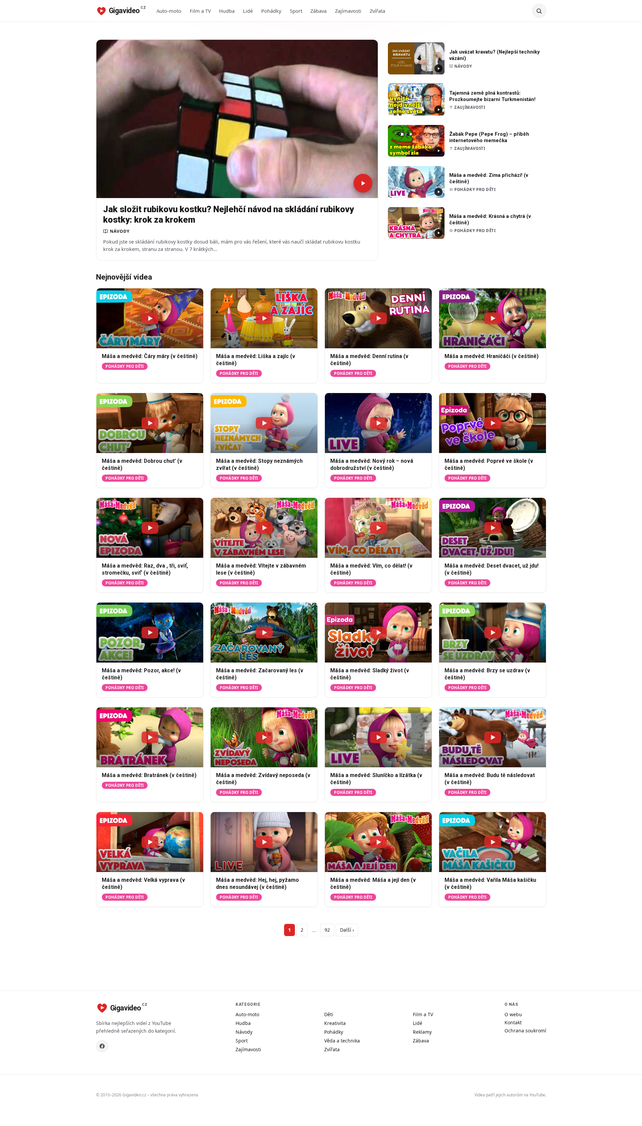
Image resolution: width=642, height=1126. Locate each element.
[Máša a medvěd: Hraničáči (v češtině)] (492, 318)
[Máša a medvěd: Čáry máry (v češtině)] (149, 318)
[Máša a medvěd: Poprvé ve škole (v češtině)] (492, 423)
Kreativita (335, 1023)
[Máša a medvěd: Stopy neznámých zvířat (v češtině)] (264, 423)
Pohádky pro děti (124, 366)
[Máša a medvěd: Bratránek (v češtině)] (149, 737)
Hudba (227, 10)
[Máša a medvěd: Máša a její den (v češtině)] (378, 842)
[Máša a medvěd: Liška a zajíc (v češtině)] (264, 318)
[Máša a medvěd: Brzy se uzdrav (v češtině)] (492, 633)
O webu (513, 1014)
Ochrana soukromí (525, 1030)
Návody (244, 1032)
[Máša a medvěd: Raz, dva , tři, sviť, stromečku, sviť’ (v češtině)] (149, 528)
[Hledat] (539, 11)
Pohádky (271, 10)
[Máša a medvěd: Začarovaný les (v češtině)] (264, 633)
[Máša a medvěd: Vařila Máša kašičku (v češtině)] (492, 842)
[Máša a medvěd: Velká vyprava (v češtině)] (149, 842)
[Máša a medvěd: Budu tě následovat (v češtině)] (492, 737)
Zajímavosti (348, 10)
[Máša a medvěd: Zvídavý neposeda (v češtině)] (264, 737)
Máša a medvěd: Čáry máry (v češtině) (149, 356)
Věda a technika (342, 1040)
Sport (296, 10)
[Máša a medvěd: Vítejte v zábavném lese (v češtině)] (264, 528)
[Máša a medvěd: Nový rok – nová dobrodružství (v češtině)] (378, 423)
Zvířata (377, 10)
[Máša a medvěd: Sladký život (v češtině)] (378, 633)
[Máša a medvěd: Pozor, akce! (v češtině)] (149, 633)
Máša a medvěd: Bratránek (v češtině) (149, 775)
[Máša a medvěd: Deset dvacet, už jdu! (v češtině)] (492, 528)
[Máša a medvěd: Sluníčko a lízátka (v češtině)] (378, 737)
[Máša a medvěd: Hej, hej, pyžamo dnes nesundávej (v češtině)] (264, 842)
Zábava (318, 10)
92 (327, 930)
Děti (328, 1014)
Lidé (248, 10)
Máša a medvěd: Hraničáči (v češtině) (492, 356)
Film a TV (200, 10)
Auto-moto (168, 10)
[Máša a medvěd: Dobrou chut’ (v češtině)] (149, 423)
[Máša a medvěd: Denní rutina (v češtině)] (378, 318)
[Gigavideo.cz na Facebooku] (102, 1046)
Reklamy (422, 1032)
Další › (347, 930)
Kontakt (513, 1022)
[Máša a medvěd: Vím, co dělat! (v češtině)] (378, 528)
